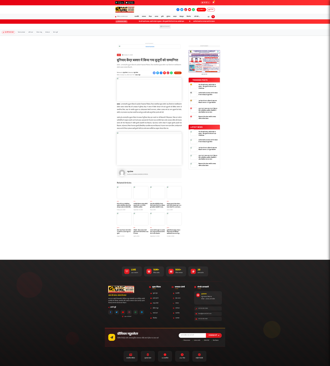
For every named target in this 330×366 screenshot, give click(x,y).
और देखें (196, 16)
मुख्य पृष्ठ (155, 293)
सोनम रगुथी (55, 32)
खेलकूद (182, 16)
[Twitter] (117, 312)
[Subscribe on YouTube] (164, 72)
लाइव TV (202, 10)
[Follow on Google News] (154, 72)
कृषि (162, 16)
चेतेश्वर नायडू (39, 32)
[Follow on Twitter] (157, 72)
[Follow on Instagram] (168, 72)
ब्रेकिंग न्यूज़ (155, 308)
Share (178, 73)
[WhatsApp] (135, 312)
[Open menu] (208, 16)
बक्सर (119, 55)
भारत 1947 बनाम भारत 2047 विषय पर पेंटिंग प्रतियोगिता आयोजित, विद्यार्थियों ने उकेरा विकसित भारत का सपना (208, 124)
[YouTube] (123, 312)
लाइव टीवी (155, 303)
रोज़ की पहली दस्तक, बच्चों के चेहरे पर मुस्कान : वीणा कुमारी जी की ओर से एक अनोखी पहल (138, 21)
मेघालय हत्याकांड (21, 32)
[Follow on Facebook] (161, 72)
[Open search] (213, 16)
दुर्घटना (168, 16)
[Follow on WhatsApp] (171, 72)
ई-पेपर (211, 10)
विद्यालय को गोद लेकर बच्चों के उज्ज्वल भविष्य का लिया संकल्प (207, 132)
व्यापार (177, 303)
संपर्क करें (155, 313)
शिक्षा (150, 16)
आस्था (156, 16)
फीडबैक (155, 318)
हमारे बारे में (155, 298)
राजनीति (137, 16)
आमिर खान (30, 32)
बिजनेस (189, 16)
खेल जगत (177, 298)
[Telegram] (142, 312)
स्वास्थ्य (144, 16)
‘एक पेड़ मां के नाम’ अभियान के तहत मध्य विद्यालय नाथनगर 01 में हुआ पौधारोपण (208, 116)
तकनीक (177, 313)
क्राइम (175, 16)
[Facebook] (110, 312)
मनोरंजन (177, 308)
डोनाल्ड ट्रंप (47, 32)
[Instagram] (129, 312)
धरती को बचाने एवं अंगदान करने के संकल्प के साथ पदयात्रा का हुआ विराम (188, 21)
